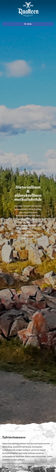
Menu (29, 24)
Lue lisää (18, 466)
